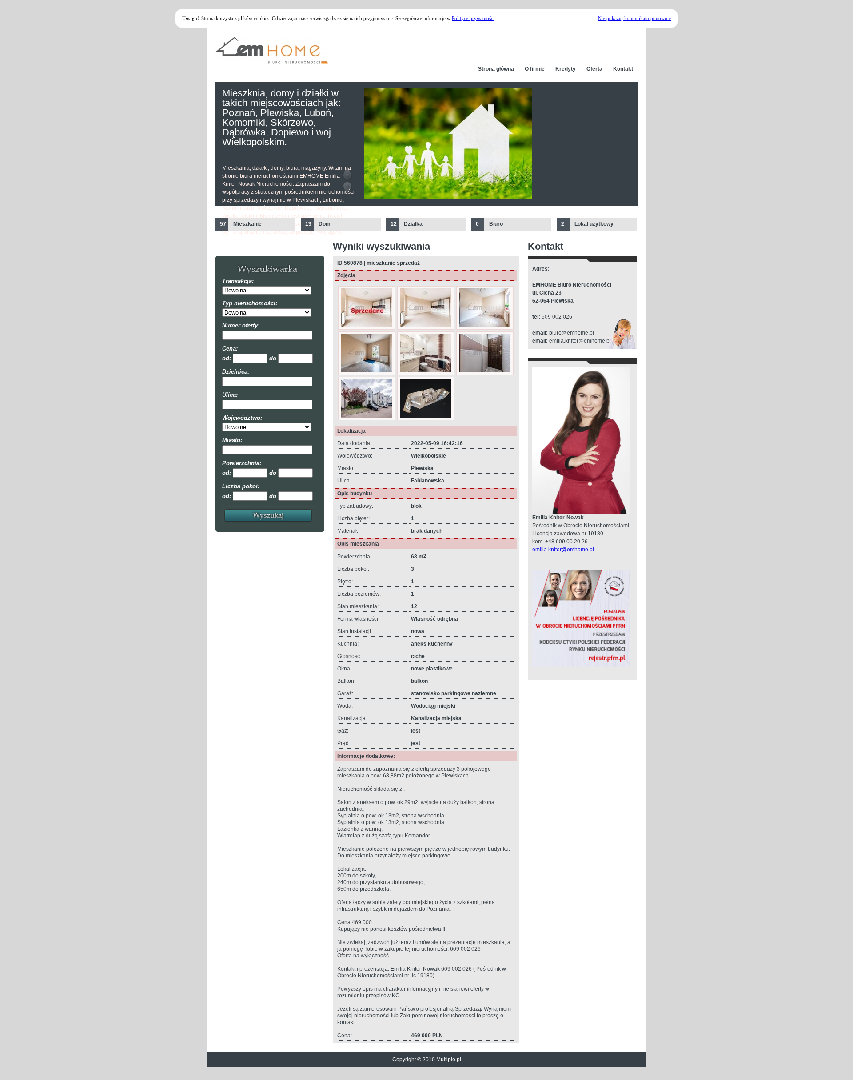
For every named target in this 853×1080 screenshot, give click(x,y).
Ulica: (230, 394)
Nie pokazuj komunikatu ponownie (634, 18)
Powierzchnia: (241, 463)
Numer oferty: (240, 325)
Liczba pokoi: (240, 486)
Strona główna (496, 69)
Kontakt (623, 69)
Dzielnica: (235, 371)
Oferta (594, 69)
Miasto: (232, 440)
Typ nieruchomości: (249, 303)
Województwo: (242, 417)
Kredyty (565, 69)
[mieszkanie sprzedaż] (366, 325)
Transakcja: (238, 281)
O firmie (535, 69)
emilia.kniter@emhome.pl (563, 549)
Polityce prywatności (473, 18)
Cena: (230, 348)
